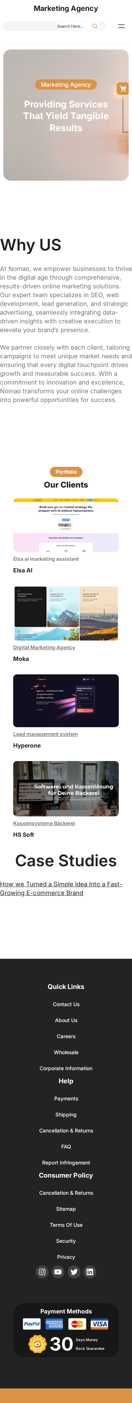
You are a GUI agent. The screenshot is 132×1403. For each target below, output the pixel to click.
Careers (66, 1036)
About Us (66, 1020)
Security (66, 1241)
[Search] (95, 26)
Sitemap (66, 1209)
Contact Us (66, 1004)
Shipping (66, 1114)
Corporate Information (66, 1068)
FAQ (66, 1146)
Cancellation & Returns (66, 1130)
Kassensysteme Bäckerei (44, 823)
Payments (66, 1098)
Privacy (66, 1257)
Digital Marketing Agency (44, 647)
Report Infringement (66, 1162)
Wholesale (66, 1052)
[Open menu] (121, 26)
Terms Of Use (66, 1225)
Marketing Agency (66, 8)
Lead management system (45, 734)
